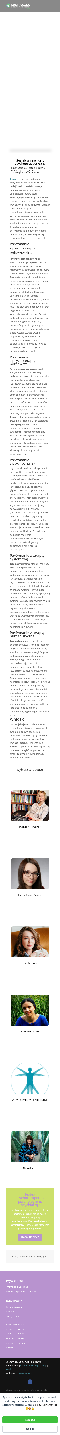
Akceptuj (30, 1419)
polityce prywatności (46, 1404)
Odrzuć (30, 1428)
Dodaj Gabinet (30, 1237)
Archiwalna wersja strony (33, 1365)
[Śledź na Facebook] (30, 1381)
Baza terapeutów (14, 1306)
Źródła (9, 1369)
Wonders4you (26, 1373)
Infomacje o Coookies (17, 1286)
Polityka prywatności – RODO (21, 1291)
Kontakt (10, 1311)
